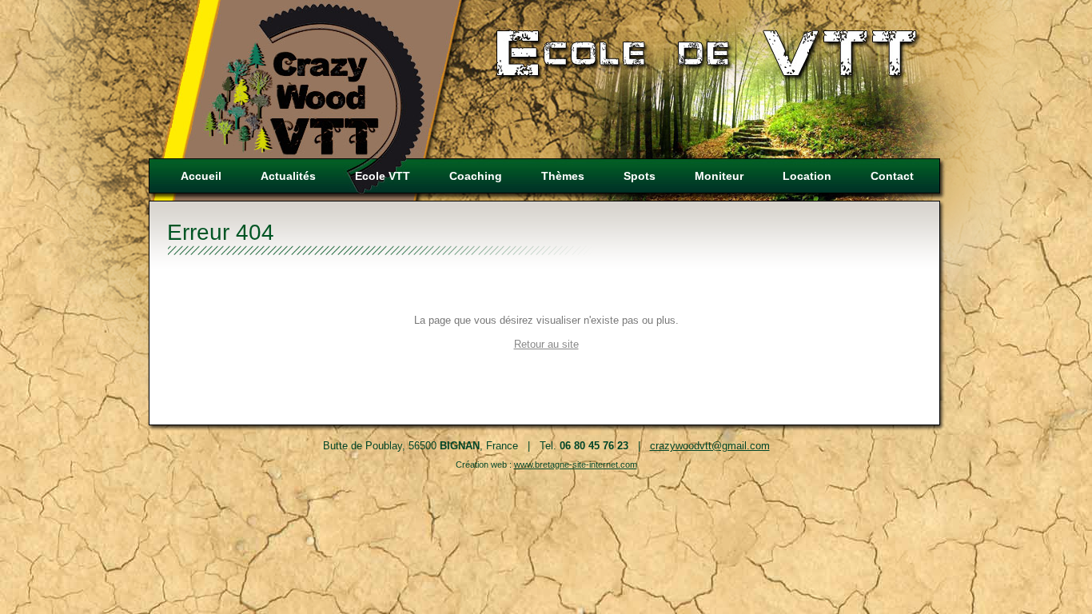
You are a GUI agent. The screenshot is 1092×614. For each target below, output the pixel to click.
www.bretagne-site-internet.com (575, 464)
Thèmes (562, 175)
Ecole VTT (382, 175)
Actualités (288, 175)
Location (807, 175)
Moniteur (719, 175)
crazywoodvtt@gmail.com (710, 446)
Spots (640, 175)
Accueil (201, 175)
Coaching (475, 175)
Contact (892, 175)
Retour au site (546, 344)
